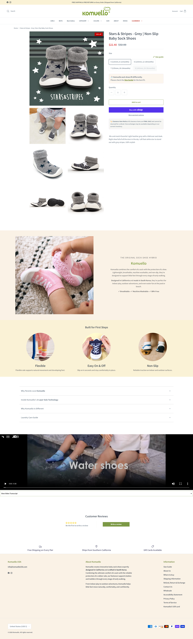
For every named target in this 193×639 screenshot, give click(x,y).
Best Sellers (71, 21)
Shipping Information (172, 578)
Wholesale (168, 590)
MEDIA (125, 21)
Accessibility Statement (173, 594)
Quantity (112, 87)
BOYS (61, 21)
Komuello (16, 632)
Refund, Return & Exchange (174, 582)
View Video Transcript (96, 493)
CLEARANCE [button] (136, 21)
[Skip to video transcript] (8, 437)
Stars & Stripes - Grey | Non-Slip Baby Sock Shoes (36, 28)
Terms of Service (170, 602)
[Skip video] (2, 437)
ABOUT (116, 21)
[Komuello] (96, 11)
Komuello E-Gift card (172, 606)
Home (16, 28)
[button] (11, 11)
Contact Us (168, 586)
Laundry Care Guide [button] (29, 417)
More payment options (136, 115)
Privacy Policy (169, 598)
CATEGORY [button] (83, 21)
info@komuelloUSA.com (17, 567)
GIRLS (52, 21)
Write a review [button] (116, 524)
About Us (167, 571)
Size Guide (168, 567)
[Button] (111, 92)
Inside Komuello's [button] (39, 399)
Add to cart (136, 102)
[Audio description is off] (15, 436)
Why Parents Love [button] (33, 391)
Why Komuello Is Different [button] (32, 408)
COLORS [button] (96, 21)
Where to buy (169, 575)
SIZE (107, 21)
